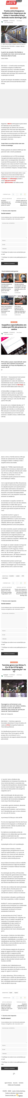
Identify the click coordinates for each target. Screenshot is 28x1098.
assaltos (12, 575)
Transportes (14, 8)
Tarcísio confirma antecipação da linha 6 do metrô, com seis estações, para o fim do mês (20, 287)
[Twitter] (17, 194)
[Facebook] (13, 194)
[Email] (24, 194)
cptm (11, 992)
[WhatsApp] (21, 194)
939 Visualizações (9, 334)
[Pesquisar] (26, 2)
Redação (6, 20)
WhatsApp (13, 178)
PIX (23, 575)
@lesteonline (9, 182)
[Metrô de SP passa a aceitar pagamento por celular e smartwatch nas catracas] (7, 300)
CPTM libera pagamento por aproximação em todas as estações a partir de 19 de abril (20, 309)
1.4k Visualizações (9, 22)
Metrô (9, 124)
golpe (18, 575)
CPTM (8, 725)
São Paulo (14, 322)
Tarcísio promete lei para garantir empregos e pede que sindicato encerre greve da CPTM (7, 287)
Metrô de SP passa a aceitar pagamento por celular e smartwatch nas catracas (6, 309)
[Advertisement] (14, 103)
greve (16, 992)
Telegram (4, 178)
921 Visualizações (9, 676)
